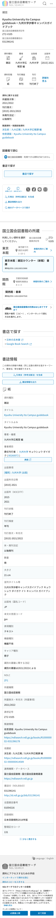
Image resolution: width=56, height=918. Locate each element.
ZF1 (6, 680)
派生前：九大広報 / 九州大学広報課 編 (22, 129)
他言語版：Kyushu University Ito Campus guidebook (24, 135)
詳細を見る (45, 79)
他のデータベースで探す (19, 207)
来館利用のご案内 (41, 250)
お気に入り (8, 191)
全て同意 (42, 913)
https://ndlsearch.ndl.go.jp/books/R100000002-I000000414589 (28, 759)
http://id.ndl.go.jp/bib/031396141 (22, 795)
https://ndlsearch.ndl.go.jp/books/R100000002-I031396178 (28, 739)
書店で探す (28, 173)
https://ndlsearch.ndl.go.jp (18, 778)
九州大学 (23, 451)
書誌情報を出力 (15, 201)
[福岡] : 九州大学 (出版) (16, 472)
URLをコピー (18, 191)
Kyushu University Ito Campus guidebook (26, 415)
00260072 (13, 455)
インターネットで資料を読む (15, 877)
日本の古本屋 (13, 339)
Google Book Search (17, 343)
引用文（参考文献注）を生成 (21, 196)
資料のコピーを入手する (13, 881)
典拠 (26, 459)
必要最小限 (15, 913)
